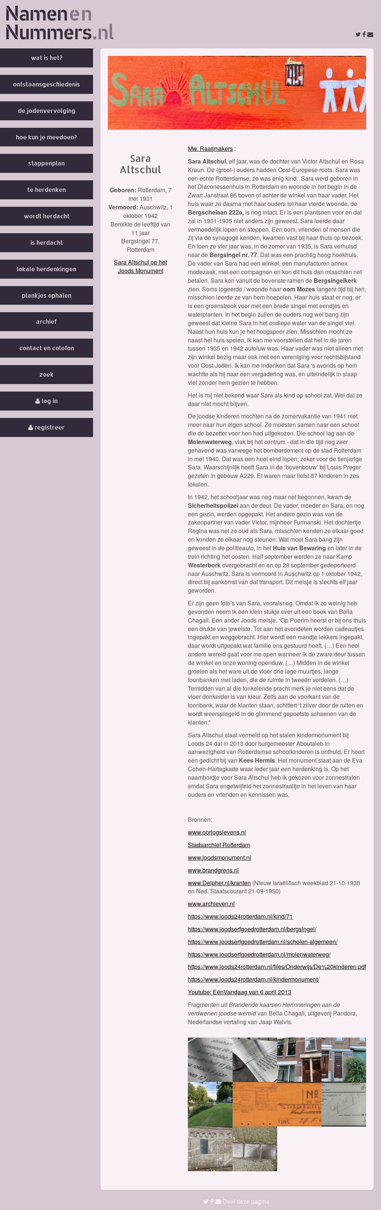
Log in (49, 401)
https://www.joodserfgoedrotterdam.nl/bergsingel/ (252, 929)
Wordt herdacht (47, 216)
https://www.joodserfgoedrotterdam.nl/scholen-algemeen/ (262, 941)
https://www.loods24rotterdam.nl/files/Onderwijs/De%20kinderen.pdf (277, 966)
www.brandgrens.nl (213, 870)
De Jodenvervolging (47, 110)
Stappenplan (46, 163)
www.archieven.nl (211, 903)
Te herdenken (46, 189)
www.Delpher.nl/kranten (219, 882)
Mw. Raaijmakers (210, 148)
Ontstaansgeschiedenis (46, 84)
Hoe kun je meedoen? (46, 137)
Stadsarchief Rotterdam (219, 844)
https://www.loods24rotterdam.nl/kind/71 (240, 916)
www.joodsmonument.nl (219, 857)
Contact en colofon (46, 348)
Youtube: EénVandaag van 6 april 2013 (239, 992)
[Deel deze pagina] (364, 34)
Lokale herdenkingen (46, 269)
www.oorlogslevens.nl (217, 832)
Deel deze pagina (245, 1201)
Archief (46, 321)
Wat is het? (47, 57)
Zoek (46, 374)
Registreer (49, 427)
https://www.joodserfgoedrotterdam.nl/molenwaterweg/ (259, 954)
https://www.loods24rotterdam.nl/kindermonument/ (253, 979)
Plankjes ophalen (46, 295)
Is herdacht (47, 242)
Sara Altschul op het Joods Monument (140, 266)
